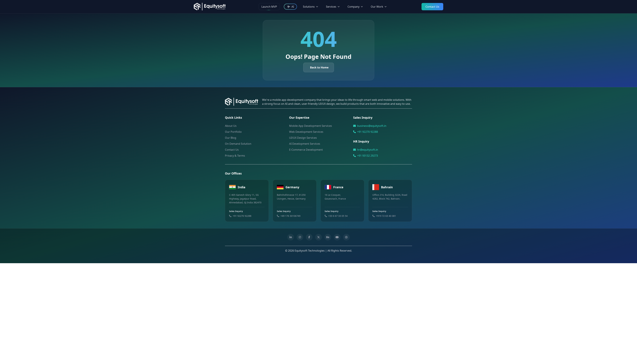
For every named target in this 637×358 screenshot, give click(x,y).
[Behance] (327, 237)
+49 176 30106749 (290, 215)
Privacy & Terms (235, 155)
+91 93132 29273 (367, 155)
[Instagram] (300, 237)
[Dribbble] (346, 237)
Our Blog (230, 138)
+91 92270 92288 (367, 132)
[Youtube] (337, 237)
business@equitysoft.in (371, 126)
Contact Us (432, 6)
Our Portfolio (233, 132)
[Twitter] (318, 237)
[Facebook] (309, 237)
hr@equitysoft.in (367, 149)
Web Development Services (306, 132)
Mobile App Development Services (310, 126)
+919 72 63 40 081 (386, 215)
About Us (231, 126)
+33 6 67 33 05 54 (338, 215)
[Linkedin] (290, 237)
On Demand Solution (238, 144)
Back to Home (319, 67)
